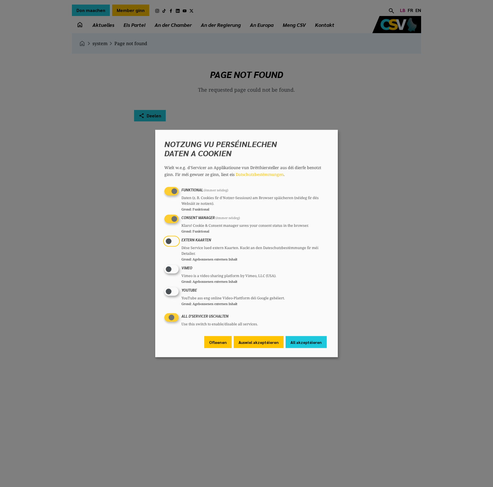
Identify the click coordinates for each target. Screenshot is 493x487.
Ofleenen (218, 342)
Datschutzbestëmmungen (260, 174)
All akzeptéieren (306, 342)
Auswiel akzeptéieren (259, 342)
